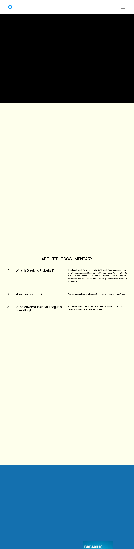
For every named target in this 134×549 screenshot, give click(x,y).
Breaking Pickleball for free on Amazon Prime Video (103, 294)
